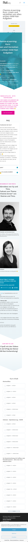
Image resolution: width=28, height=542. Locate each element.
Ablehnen (14, 533)
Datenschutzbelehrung (14, 540)
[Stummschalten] (12, 287)
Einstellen (14, 537)
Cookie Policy (6, 540)
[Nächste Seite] (19, 511)
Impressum (21, 540)
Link (2, 293)
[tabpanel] (14, 201)
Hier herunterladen (7, 112)
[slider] (15, 287)
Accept (14, 529)
